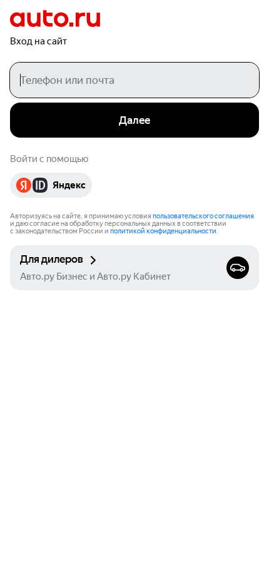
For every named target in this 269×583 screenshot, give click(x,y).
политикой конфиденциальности (163, 231)
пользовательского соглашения (203, 216)
